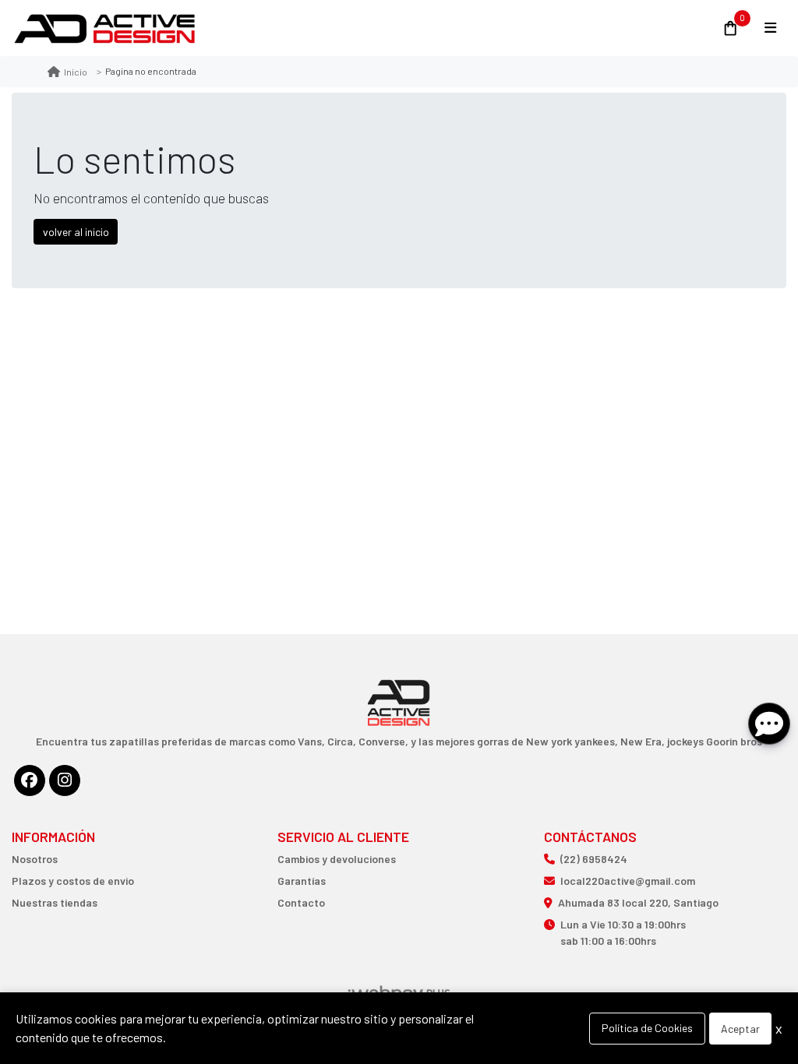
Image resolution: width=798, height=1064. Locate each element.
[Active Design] (357, 28)
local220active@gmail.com (627, 880)
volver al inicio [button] (76, 231)
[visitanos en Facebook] (29, 780)
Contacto (301, 902)
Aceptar (740, 1028)
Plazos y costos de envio (73, 880)
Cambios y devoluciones (336, 858)
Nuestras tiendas (54, 902)
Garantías (301, 880)
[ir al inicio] (399, 668)
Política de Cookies (647, 1027)
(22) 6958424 (593, 858)
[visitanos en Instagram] (64, 780)
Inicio (75, 71)
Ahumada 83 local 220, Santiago (638, 902)
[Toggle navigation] (770, 28)
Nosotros (35, 858)
